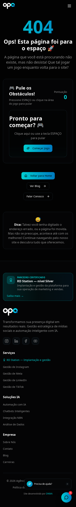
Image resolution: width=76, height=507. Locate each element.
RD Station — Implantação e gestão (28, 360)
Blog (5, 455)
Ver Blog (35, 186)
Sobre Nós (9, 442)
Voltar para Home (41, 175)
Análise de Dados (13, 424)
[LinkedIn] (16, 341)
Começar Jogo (40, 148)
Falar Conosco (35, 196)
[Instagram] (6, 341)
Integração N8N (13, 417)
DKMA (49, 493)
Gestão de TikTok (13, 387)
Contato (8, 448)
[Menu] (69, 6)
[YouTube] (35, 341)
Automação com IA (14, 404)
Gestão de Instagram (16, 367)
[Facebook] (26, 341)
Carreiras (8, 462)
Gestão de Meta (12, 373)
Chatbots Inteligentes (16, 411)
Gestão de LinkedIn (15, 380)
